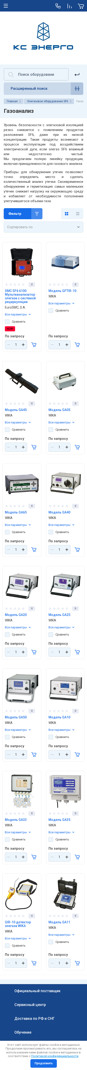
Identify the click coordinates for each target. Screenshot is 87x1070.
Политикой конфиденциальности (54, 1056)
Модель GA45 (16, 410)
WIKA (52, 296)
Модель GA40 (59, 512)
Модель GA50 (16, 717)
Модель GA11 (59, 922)
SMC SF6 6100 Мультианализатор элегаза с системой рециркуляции (20, 296)
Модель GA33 (16, 820)
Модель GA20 (16, 615)
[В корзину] (34, 344)
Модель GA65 (16, 512)
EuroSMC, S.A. (15, 307)
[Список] (77, 213)
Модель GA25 (59, 615)
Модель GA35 (59, 820)
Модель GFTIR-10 (62, 291)
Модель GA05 (59, 410)
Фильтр (14, 214)
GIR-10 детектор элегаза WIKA (18, 924)
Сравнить (19, 321)
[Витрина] (66, 213)
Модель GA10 (59, 717)
